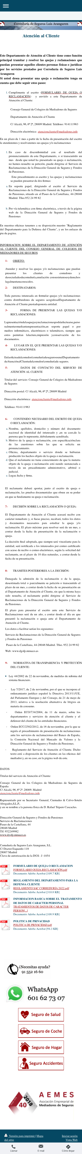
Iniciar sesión (70, 1136)
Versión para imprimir (21, 1136)
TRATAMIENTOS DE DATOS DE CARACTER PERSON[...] (41, 908)
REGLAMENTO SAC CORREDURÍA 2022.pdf (41, 888)
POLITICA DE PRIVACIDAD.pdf (32, 925)
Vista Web (72, 1140)
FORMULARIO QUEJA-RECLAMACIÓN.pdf (40, 870)
